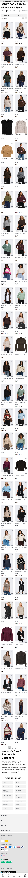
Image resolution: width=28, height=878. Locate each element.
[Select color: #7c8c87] (1, 260)
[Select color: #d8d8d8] (19, 406)
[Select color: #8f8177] (16, 502)
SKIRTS (17, 805)
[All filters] (20, 15)
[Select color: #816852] (16, 67)
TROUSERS (18, 790)
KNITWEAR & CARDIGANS (19, 796)
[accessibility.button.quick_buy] (12, 37)
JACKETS (18, 786)
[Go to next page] (18, 748)
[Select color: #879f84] (15, 454)
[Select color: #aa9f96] (15, 43)
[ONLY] (14, 4)
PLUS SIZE (5, 801)
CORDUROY (19, 801)
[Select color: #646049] (1, 212)
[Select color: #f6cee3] (18, 212)
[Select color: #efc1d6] (19, 333)
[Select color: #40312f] (2, 43)
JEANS (4, 782)
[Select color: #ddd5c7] (1, 43)
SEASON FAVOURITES (6, 791)
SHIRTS (17, 808)
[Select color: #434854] (1, 575)
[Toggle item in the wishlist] (12, 23)
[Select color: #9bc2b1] (4, 381)
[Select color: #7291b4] (19, 212)
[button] (7, 30)
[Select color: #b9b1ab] (16, 599)
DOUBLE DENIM (7, 795)
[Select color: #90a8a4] (18, 333)
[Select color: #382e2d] (5, 92)
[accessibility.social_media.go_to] (1, 856)
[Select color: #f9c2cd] (5, 381)
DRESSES (5, 808)
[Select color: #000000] (19, 43)
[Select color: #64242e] (1, 478)
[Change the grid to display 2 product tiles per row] (25, 18)
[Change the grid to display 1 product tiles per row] (22, 18)
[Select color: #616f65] (16, 333)
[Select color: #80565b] (16, 212)
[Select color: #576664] (2, 381)
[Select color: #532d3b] (15, 212)
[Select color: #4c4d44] (1, 92)
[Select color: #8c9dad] (15, 430)
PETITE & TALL (6, 786)
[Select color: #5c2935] (4, 92)
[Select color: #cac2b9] (16, 236)
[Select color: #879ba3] (16, 647)
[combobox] (7, 15)
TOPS (17, 782)
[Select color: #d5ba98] (5, 284)
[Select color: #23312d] (5, 478)
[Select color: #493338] (2, 212)
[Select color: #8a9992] (15, 309)
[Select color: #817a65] (1, 720)
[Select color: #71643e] (18, 43)
